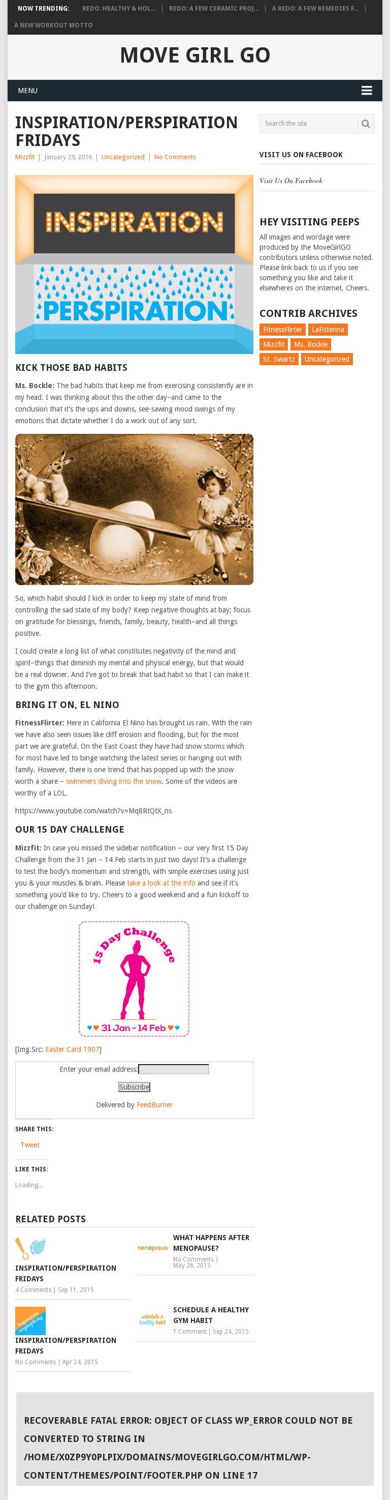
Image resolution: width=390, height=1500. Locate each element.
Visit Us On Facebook (301, 155)
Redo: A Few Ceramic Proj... (213, 8)
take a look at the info (161, 883)
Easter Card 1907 (72, 1049)
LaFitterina (328, 330)
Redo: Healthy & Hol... (118, 8)
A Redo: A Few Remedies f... (315, 8)
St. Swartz (279, 359)
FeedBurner (155, 1105)
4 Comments (33, 1289)
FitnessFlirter (282, 330)
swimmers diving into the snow (113, 781)
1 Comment (189, 1331)
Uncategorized (123, 157)
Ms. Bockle (311, 344)
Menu (28, 90)
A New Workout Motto (53, 25)
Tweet (30, 1145)
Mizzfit (25, 157)
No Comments (175, 157)
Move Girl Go (195, 55)
